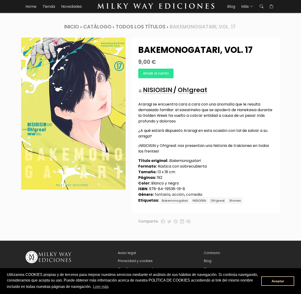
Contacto (212, 253)
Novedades (71, 6)
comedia (194, 194)
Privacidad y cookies (135, 261)
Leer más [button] (101, 287)
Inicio (71, 26)
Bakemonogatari (175, 200)
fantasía (162, 194)
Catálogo (97, 26)
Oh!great (218, 200)
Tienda (49, 6)
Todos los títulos (141, 26)
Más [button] (245, 6)
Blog (231, 6)
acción (178, 194)
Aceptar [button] (278, 281)
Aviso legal (127, 253)
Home (30, 6)
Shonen (235, 200)
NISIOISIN (199, 200)
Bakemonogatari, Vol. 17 (203, 26)
